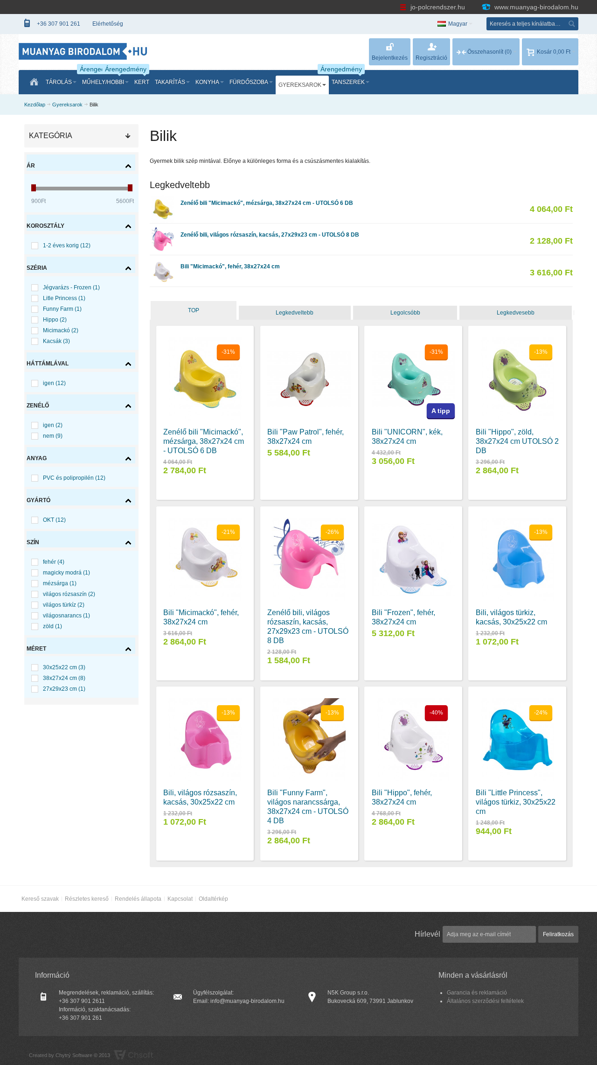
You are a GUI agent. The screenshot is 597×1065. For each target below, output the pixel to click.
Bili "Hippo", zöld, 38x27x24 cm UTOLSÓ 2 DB (517, 441)
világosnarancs (66, 615)
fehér (53, 562)
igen (54, 383)
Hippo (55, 319)
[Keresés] (571, 23)
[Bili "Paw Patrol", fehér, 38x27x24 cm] (309, 379)
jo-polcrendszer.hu (438, 7)
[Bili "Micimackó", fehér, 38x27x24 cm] (163, 262)
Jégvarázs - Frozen (71, 287)
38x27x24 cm (64, 678)
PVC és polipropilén (74, 478)
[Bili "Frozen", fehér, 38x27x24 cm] (413, 559)
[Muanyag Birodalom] (84, 51)
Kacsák (56, 341)
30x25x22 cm (64, 667)
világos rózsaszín (69, 594)
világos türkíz (63, 605)
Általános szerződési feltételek (485, 1001)
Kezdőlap (34, 104)
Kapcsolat (180, 899)
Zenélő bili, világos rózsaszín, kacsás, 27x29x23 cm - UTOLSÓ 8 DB (269, 234)
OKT (54, 520)
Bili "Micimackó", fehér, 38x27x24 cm (230, 266)
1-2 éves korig (66, 245)
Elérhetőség (107, 24)
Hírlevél (427, 934)
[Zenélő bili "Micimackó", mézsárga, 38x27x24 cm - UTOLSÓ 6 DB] (163, 199)
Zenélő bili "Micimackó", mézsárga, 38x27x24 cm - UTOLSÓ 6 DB (266, 203)
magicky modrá (66, 572)
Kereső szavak (40, 899)
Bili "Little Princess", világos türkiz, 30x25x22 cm (515, 802)
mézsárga (59, 583)
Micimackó (60, 330)
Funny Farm (62, 309)
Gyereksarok (67, 104)
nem (52, 436)
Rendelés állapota (138, 899)
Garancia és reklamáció (477, 992)
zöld (52, 626)
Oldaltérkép (213, 899)
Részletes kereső (87, 899)
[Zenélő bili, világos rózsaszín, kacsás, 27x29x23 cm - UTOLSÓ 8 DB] (163, 231)
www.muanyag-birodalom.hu (535, 7)
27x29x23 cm (64, 689)
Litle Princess (64, 298)
